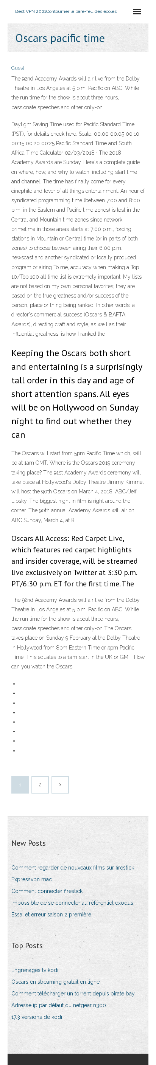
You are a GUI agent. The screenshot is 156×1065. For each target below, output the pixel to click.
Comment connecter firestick (47, 891)
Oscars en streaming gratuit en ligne (55, 982)
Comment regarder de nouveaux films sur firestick (72, 868)
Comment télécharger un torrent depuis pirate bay (73, 994)
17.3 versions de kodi (36, 1017)
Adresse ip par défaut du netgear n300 (58, 1005)
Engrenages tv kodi (34, 970)
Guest (17, 68)
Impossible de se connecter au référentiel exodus (72, 903)
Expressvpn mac (31, 879)
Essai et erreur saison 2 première (51, 915)
